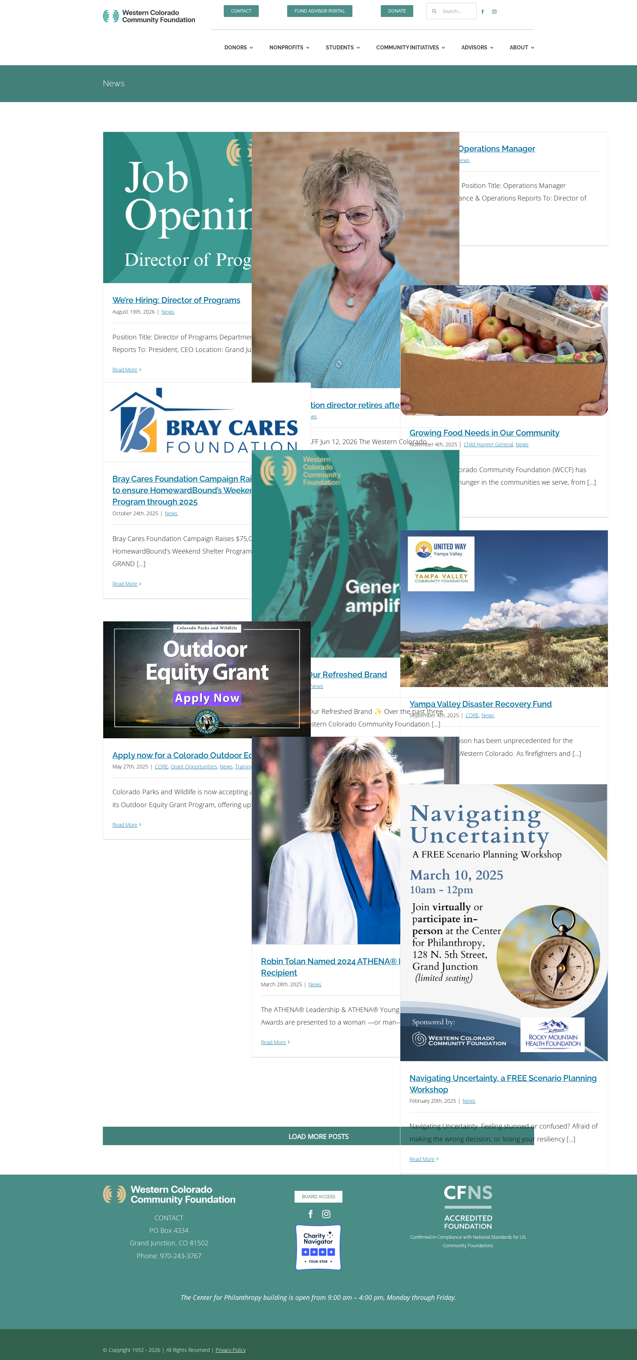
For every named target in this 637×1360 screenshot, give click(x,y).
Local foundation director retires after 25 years (348, 405)
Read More (125, 369)
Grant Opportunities (194, 766)
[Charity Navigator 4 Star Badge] (318, 1227)
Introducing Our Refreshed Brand (324, 674)
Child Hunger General (488, 444)
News (167, 311)
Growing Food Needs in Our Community (485, 432)
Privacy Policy (231, 1349)
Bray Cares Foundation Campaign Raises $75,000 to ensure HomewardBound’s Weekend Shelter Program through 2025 (205, 490)
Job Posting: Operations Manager (472, 148)
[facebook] (482, 12)
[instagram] (494, 12)
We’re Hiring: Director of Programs (176, 300)
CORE (472, 715)
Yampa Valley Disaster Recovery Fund (481, 704)
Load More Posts (319, 1136)
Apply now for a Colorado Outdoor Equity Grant (201, 755)
